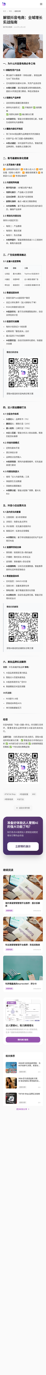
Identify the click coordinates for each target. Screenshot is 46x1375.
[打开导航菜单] (41, 4)
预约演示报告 (23, 1040)
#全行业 (20, 799)
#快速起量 (24, 794)
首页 (4, 11)
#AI (33, 794)
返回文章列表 (24, 808)
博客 (10, 11)
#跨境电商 (9, 799)
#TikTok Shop (10, 794)
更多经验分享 (21, 1109)
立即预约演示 (23, 846)
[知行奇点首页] (4, 4)
